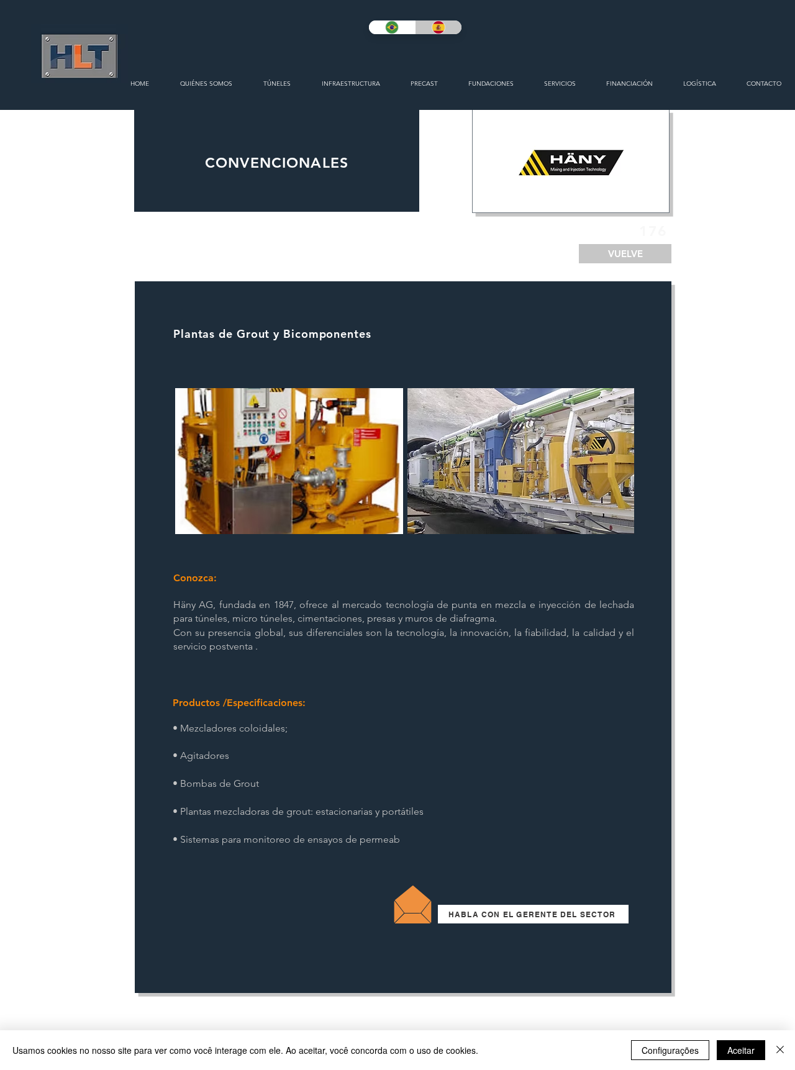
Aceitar (741, 1050)
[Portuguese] (392, 27)
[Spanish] (438, 27)
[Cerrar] (780, 1050)
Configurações (670, 1050)
